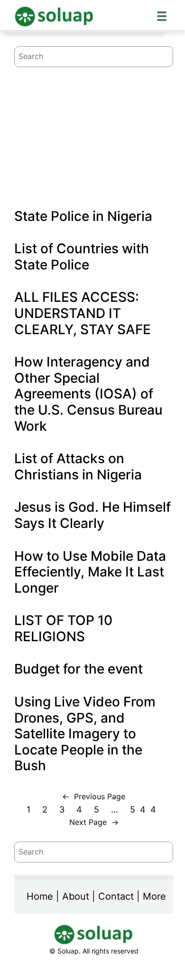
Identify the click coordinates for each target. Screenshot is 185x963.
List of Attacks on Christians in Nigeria (78, 467)
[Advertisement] (93, 120)
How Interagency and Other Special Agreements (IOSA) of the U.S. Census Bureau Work (88, 394)
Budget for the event (78, 669)
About (75, 896)
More (154, 896)
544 (145, 809)
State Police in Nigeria (83, 216)
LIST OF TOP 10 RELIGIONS (63, 629)
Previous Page (93, 796)
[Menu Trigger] (162, 16)
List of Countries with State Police (81, 257)
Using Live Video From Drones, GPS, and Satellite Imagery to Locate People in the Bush (85, 734)
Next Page (94, 822)
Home (40, 896)
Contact (116, 896)
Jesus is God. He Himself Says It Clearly (92, 515)
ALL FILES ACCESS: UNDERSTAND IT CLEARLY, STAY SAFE (82, 313)
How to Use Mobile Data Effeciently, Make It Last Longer (90, 572)
